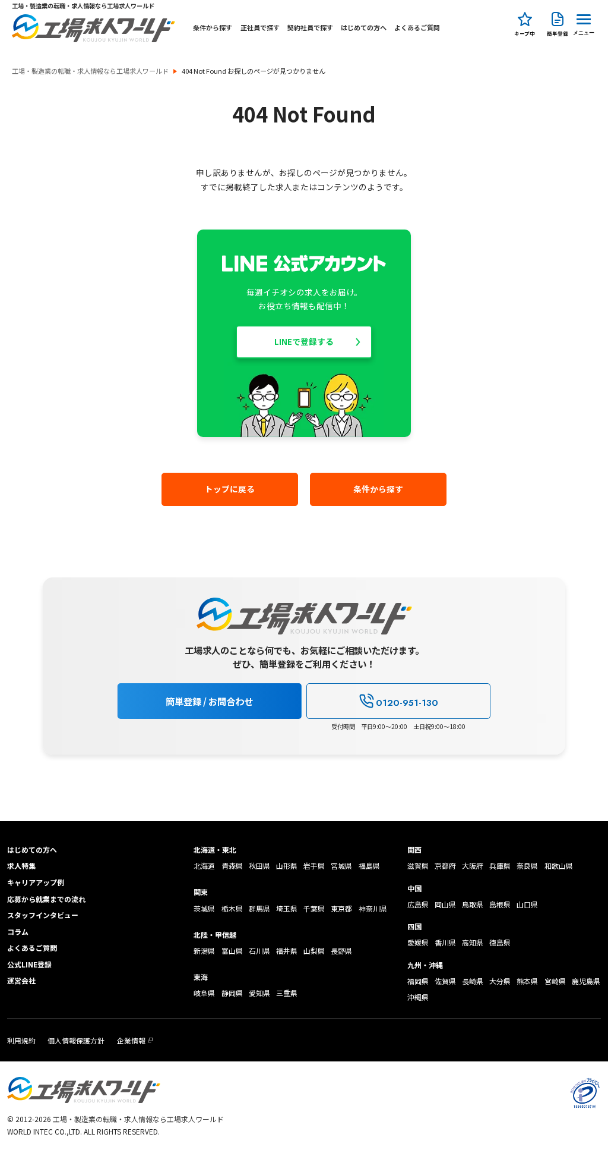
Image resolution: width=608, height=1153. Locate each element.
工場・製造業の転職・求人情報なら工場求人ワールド (90, 71)
